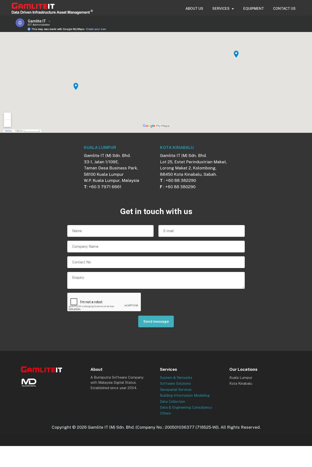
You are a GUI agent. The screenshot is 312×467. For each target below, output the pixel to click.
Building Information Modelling (185, 395)
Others (165, 413)
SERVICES (221, 8)
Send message (156, 321)
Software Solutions (175, 383)
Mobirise (302, 440)
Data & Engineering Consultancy (186, 407)
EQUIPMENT (253, 8)
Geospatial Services (176, 389)
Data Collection (172, 401)
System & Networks (176, 377)
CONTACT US (284, 8)
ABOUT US (194, 8)
